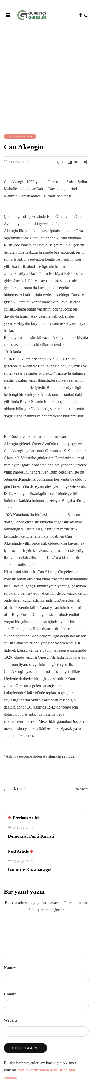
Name (10, 968)
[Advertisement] (46, 76)
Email (10, 994)
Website (10, 1020)
